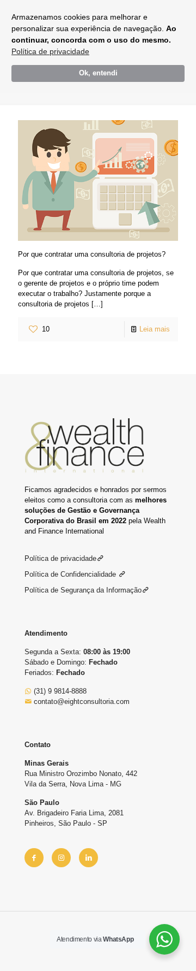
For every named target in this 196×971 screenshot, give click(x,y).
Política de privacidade (50, 51)
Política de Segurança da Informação (83, 590)
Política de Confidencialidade (71, 574)
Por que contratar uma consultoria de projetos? (92, 254)
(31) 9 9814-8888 (59, 691)
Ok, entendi (98, 73)
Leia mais (154, 329)
